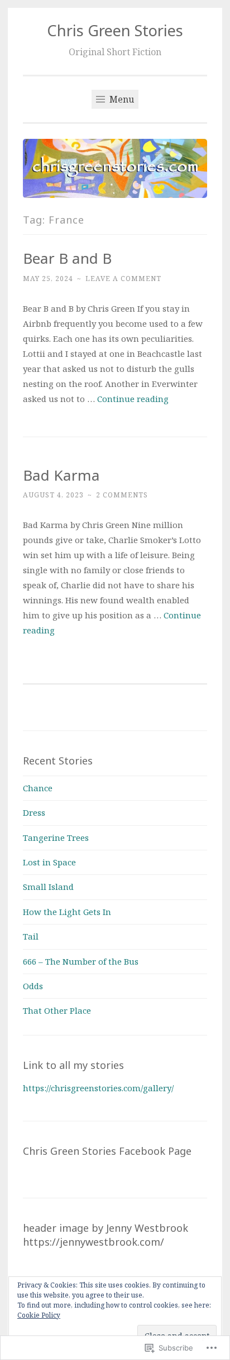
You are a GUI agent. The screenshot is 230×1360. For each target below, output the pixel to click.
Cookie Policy (38, 1315)
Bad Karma (61, 475)
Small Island (48, 886)
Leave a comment (123, 278)
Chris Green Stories (115, 30)
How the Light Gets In (67, 911)
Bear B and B (67, 258)
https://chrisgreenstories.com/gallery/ (98, 1087)
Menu (120, 99)
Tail (31, 936)
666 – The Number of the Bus (80, 961)
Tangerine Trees (56, 837)
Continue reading (133, 398)
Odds (33, 985)
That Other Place (57, 1010)
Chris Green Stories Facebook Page (107, 1151)
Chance (37, 787)
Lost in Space (49, 862)
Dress (34, 812)
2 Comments (122, 495)
